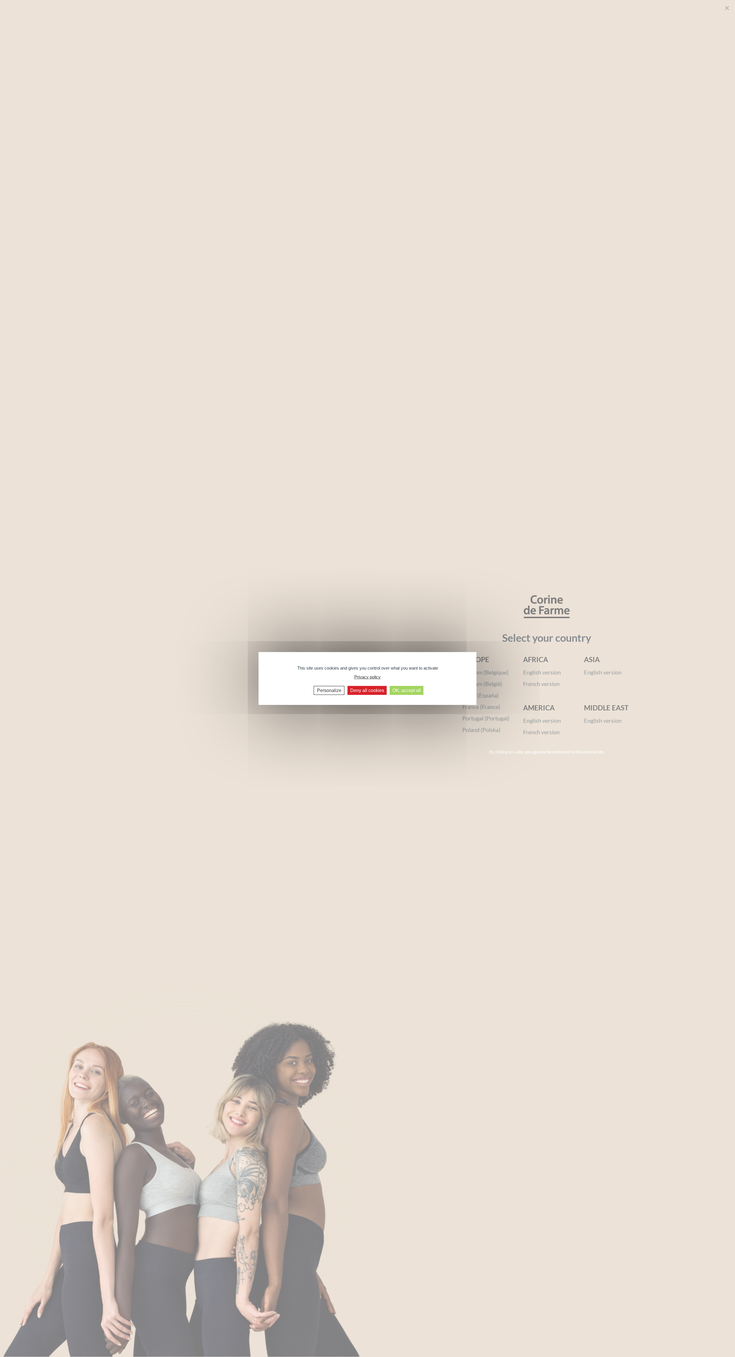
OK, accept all (406, 690)
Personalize (329, 690)
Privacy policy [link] (367, 676)
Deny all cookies (367, 690)
